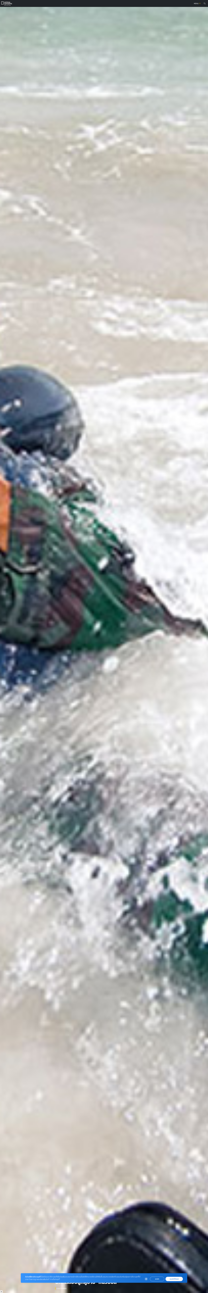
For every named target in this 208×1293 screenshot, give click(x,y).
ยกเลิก (157, 1279)
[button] (204, 3)
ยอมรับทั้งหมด (174, 1279)
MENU (196, 3)
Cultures (62, 1288)
